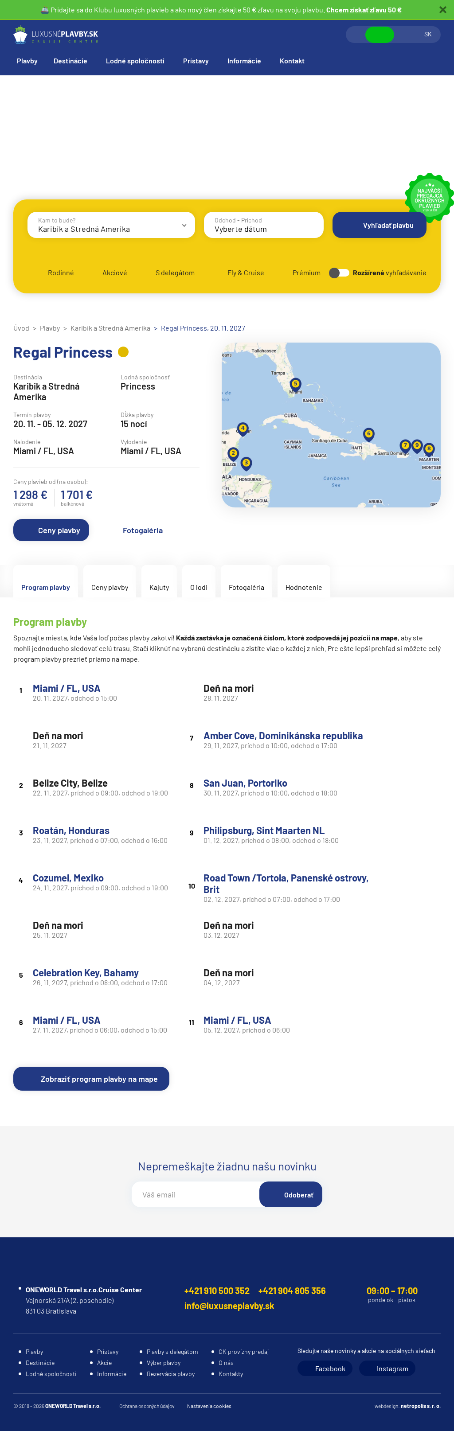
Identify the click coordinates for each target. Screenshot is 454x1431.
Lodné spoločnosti (135, 60)
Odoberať (298, 1194)
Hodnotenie (304, 587)
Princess (138, 386)
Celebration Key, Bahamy (86, 972)
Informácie (244, 60)
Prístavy (196, 60)
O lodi (198, 587)
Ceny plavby (59, 530)
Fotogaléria (143, 530)
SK (428, 34)
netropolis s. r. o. (421, 1406)
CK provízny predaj (244, 1351)
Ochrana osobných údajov (147, 1406)
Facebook (330, 1368)
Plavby (27, 60)
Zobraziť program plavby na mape (99, 1079)
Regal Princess (63, 352)
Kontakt (292, 60)
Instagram (392, 1368)
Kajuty (159, 587)
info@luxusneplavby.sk (229, 1305)
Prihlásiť (403, 34)
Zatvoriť (442, 9)
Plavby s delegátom (172, 1351)
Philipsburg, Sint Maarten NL (264, 830)
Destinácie (70, 60)
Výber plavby (163, 1362)
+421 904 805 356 (292, 1290)
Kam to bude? (56, 220)
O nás (226, 1362)
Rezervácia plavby (171, 1373)
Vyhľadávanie (356, 34)
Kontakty (231, 1373)
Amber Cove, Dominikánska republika (283, 735)
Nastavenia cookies (209, 1406)
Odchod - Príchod (238, 220)
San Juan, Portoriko (245, 782)
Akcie (104, 1362)
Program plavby (45, 587)
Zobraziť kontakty (379, 35)
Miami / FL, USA (67, 688)
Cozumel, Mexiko (68, 877)
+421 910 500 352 (217, 1290)
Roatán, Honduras (71, 830)
